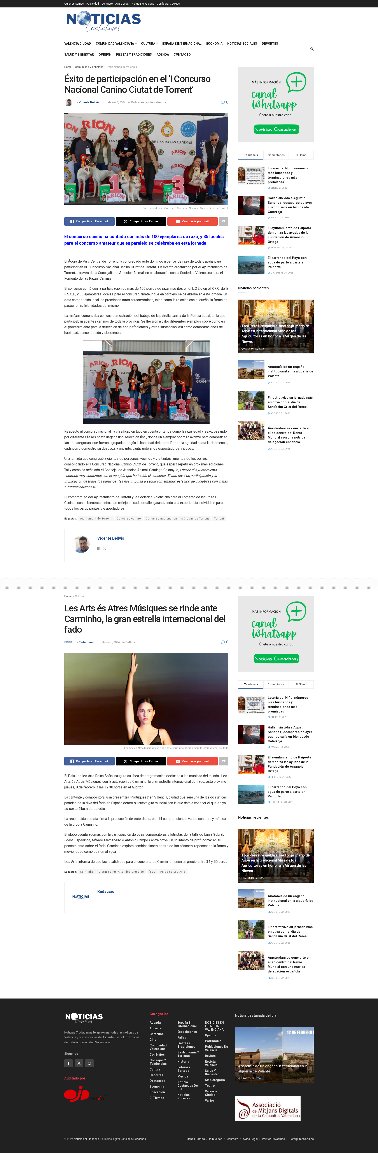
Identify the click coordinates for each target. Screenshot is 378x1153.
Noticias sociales (242, 43)
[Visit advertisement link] (276, 104)
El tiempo (157, 1098)
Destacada (157, 1081)
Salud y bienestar (79, 54)
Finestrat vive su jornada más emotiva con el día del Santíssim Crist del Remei (290, 402)
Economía (214, 43)
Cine (153, 1039)
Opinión (105, 54)
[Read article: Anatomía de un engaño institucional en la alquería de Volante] (251, 369)
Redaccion (86, 642)
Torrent (219, 518)
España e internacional (181, 43)
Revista (210, 1056)
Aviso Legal (122, 3)
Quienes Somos (74, 3)
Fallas (181, 1037)
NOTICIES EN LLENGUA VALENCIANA (214, 1026)
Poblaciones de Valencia (122, 66)
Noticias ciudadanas (86, 1139)
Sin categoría (215, 1080)
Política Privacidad (143, 3)
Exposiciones (187, 1032)
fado (152, 871)
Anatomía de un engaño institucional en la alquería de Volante (290, 371)
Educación (157, 1092)
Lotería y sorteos (183, 1068)
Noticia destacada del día (188, 1085)
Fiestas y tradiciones (134, 54)
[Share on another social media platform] (223, 221)
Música (182, 1076)
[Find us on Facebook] (68, 1063)
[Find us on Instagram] (89, 1063)
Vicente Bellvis (89, 102)
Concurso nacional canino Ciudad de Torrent (177, 518)
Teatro (210, 1085)
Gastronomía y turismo (188, 1054)
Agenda (163, 54)
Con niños (157, 1054)
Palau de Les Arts (172, 871)
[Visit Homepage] (103, 23)
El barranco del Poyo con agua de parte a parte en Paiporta (287, 262)
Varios (210, 1100)
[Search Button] (312, 49)
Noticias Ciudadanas (133, 1139)
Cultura (148, 43)
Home (68, 66)
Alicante (155, 1028)
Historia (183, 1061)
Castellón (157, 1034)
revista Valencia (211, 1063)
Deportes (270, 43)
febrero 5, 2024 (116, 102)
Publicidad (92, 3)
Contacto (107, 3)
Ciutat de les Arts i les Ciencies (121, 871)
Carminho (87, 871)
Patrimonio (213, 1041)
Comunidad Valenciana (115, 43)
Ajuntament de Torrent (96, 518)
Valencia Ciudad (77, 43)
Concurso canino (129, 518)
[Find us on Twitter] (79, 1063)
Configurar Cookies (168, 3)
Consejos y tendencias (158, 1061)
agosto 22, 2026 (253, 348)
